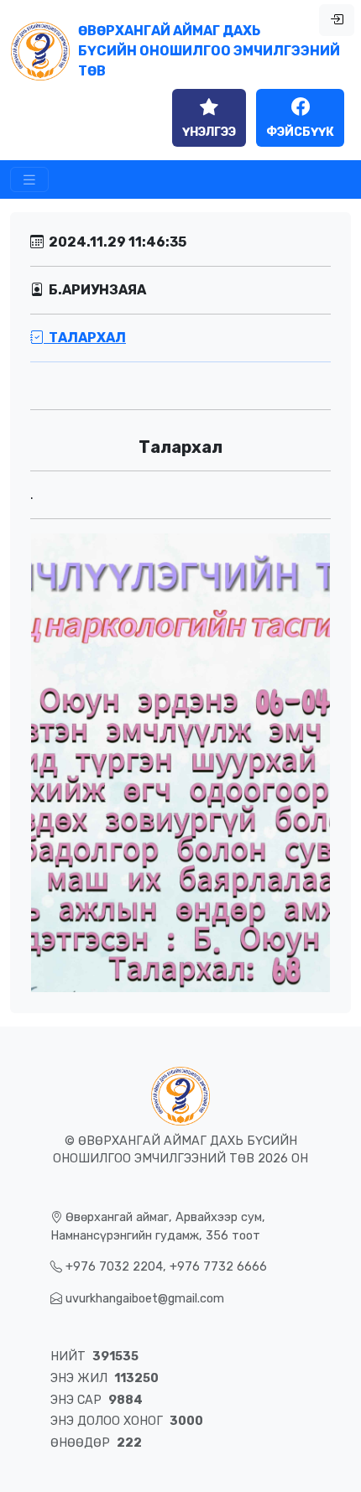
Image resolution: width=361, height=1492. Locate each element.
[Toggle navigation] (29, 180)
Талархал (85, 338)
